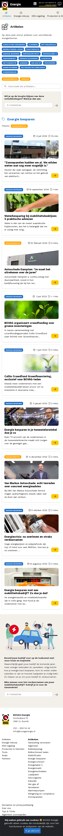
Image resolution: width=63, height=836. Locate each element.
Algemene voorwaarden (14, 814)
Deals (4, 755)
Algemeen (33, 746)
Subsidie (32, 781)
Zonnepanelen (35, 797)
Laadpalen (33, 774)
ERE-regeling (38, 16)
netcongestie (34, 778)
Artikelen (6, 16)
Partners (6, 758)
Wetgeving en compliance (41, 793)
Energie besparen (37, 758)
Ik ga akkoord (32, 830)
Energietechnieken (37, 771)
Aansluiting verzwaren (39, 742)
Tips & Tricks (8, 811)
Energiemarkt (34, 768)
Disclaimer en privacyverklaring (17, 805)
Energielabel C (35, 765)
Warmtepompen (36, 790)
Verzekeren (33, 787)
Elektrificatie (34, 755)
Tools (4, 752)
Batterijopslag (35, 749)
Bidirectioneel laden (38, 752)
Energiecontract (36, 762)
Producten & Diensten (13, 749)
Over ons (6, 808)
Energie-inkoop (21, 16)
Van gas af (33, 784)
